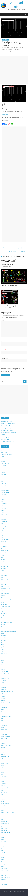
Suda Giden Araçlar (5, 832)
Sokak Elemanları (5, 817)
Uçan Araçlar (4, 861)
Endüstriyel (3, 591)
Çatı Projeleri (4, 521)
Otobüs (2, 752)
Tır (1, 848)
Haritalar (3, 624)
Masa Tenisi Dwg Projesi (6, 425)
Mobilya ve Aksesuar (6, 716)
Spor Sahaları (4, 826)
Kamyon (3, 669)
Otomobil (3, 754)
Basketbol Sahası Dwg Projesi (8, 441)
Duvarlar (3, 573)
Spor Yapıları (4, 828)
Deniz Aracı (3, 548)
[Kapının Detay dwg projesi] (14, 270)
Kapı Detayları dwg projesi (17, 251)
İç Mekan (3, 644)
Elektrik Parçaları (5, 579)
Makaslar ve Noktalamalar (7, 691)
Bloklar (2, 510)
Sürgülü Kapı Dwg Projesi (7, 430)
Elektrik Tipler (4, 582)
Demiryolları (4, 546)
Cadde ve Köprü (5, 515)
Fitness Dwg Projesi (5, 437)
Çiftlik (2, 528)
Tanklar (2, 839)
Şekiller (2, 801)
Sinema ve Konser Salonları (7, 812)
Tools (2, 850)
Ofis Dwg (3, 743)
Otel (2, 750)
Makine (2, 694)
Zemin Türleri (4, 884)
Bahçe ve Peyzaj (4, 485)
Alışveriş (3, 461)
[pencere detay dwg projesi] (9, 290)
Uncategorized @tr (5, 864)
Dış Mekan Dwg (4, 566)
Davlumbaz (3, 541)
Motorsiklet (3, 723)
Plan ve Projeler (4, 763)
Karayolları (3, 680)
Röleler (2, 781)
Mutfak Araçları (4, 729)
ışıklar (2, 660)
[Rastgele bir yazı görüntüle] (25, 14)
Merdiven (3, 700)
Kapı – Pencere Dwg (5, 673)
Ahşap (2, 456)
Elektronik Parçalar (5, 588)
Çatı (2, 517)
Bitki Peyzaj (3, 508)
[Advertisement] (14, 70)
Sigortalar (3, 808)
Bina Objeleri (4, 503)
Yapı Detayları (4, 868)
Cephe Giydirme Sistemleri (7, 526)
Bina (2, 501)
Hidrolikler (3, 640)
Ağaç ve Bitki (4, 452)
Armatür (3, 470)
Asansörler (3, 474)
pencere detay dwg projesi (10, 306)
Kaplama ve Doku (5, 678)
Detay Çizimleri (4, 550)
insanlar (3, 656)
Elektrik (2, 577)
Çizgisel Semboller (5, 535)
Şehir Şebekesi (4, 797)
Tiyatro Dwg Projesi (5, 439)
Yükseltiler (3, 879)
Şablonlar (3, 785)
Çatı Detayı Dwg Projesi (6, 428)
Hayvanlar (3, 635)
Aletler (2, 459)
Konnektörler (4, 685)
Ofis (2, 741)
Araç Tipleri (3, 465)
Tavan (2, 844)
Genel (2, 602)
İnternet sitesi (4, 358)
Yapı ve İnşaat (4, 870)
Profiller (3, 772)
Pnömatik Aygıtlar (5, 767)
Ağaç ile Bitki (4, 450)
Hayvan (2, 633)
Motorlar (3, 720)
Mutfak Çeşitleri (4, 732)
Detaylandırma (4, 553)
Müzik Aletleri (4, 738)
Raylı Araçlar (4, 776)
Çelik (2, 523)
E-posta (3, 350)
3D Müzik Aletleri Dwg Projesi (8, 423)
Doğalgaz (3, 570)
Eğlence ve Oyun (5, 575)
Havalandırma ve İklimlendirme (8, 631)
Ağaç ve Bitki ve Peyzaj (6, 454)
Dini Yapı (3, 559)
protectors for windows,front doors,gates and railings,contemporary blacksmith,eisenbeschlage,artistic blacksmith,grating (13, 51)
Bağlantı (3, 481)
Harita (2, 620)
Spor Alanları (4, 821)
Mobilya (3, 714)
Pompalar (3, 770)
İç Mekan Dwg (4, 647)
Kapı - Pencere (5, 39)
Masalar (3, 698)
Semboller (3, 805)
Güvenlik (3, 615)
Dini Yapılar (3, 562)
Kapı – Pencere (4, 671)
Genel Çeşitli (4, 604)
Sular (2, 835)
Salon (2, 790)
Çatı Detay (3, 519)
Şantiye (2, 794)
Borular (2, 512)
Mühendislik (4, 725)
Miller (2, 709)
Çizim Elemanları (5, 539)
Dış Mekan (3, 564)
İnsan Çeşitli (4, 653)
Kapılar (2, 676)
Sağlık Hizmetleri (5, 788)
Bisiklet (2, 506)
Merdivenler (4, 705)
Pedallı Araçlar (4, 758)
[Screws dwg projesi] (9, 259)
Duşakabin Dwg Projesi (6, 421)
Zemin (2, 882)
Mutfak (2, 727)
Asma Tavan (4, 476)
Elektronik (3, 584)
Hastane (3, 626)
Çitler (2, 530)
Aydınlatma (3, 479)
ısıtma (2, 662)
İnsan (2, 651)
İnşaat (2, 649)
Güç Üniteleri (4, 613)
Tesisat (2, 846)
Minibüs (3, 711)
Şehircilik (3, 799)
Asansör (3, 472)
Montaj (2, 718)
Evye (2, 597)
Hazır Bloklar (4, 638)
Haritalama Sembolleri (6, 622)
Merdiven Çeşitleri (5, 703)
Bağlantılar (3, 483)
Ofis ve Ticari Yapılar (6, 745)
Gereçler (3, 609)
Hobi (2, 642)
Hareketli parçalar (5, 617)
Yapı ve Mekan (4, 873)
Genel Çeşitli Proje (5, 606)
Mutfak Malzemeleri (5, 736)
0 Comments (18, 47)
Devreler (3, 555)
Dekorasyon (3, 544)
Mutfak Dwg (4, 734)
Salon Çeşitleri (4, 792)
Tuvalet (2, 859)
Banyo (2, 488)
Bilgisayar (3, 499)
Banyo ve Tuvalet (5, 492)
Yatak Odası (4, 875)
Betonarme (3, 497)
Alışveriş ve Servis (5, 463)
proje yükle (5, 114)
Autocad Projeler (16, 4)
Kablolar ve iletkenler (6, 664)
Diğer (2, 557)
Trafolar (3, 857)
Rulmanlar (3, 783)
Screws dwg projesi (7, 264)
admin (12, 47)
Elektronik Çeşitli (5, 586)
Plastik (2, 765)
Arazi (2, 468)
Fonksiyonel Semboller (6, 600)
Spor (2, 819)
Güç (2, 611)
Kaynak (2, 682)
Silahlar (3, 810)
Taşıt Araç (3, 841)
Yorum (3, 320)
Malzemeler (4, 696)
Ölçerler (3, 747)
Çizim (2, 537)
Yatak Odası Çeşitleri (6, 877)
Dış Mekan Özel (4, 568)
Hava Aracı (3, 629)
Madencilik (3, 689)
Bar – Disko (3, 494)
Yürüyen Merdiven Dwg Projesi (8, 432)
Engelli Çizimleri (5, 593)
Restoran (3, 779)
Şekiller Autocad (5, 803)
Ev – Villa (3, 595)
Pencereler (3, 761)
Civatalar (3, 532)
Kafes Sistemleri (5, 667)
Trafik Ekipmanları (5, 852)
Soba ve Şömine (4, 814)
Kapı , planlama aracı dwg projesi (12, 248)
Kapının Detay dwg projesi (9, 285)
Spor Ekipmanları (5, 823)
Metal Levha (4, 707)
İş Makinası (3, 658)
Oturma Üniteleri (5, 756)
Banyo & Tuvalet (5, 490)
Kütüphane (3, 687)
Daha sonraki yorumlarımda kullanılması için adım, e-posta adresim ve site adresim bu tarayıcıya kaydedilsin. (13, 369)
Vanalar (3, 866)
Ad (2, 341)
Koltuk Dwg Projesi (5, 434)
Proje (2, 774)
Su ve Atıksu (4, 830)
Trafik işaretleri (4, 855)
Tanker (2, 837)
